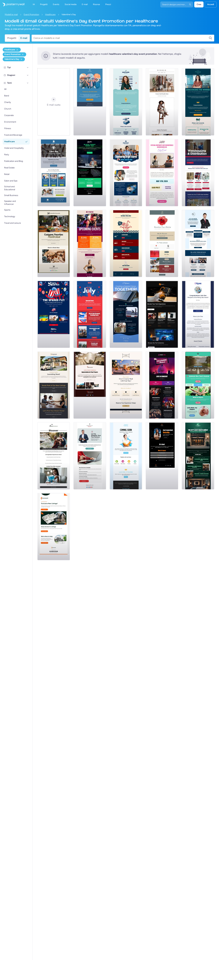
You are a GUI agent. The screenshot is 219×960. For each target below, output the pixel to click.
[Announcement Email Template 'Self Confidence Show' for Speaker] (162, 455)
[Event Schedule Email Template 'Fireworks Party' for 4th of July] (89, 314)
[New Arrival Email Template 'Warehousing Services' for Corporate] (198, 172)
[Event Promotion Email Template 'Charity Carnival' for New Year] (198, 385)
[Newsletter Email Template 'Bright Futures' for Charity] (126, 172)
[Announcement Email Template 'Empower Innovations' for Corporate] (126, 101)
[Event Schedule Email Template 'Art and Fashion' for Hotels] (198, 455)
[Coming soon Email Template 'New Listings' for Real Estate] (53, 385)
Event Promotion (31, 14)
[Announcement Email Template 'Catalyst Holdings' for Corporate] (198, 101)
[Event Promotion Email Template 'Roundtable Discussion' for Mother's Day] (162, 172)
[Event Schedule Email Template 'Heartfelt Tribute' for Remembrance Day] (162, 243)
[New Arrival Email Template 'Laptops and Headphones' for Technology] (162, 314)
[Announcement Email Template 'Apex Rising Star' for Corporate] (198, 314)
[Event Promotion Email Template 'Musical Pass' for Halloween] (162, 385)
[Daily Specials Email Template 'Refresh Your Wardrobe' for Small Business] (162, 101)
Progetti (11, 38)
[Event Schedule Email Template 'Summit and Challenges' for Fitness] (89, 243)
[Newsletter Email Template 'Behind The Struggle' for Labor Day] (53, 172)
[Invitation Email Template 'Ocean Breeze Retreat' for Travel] (53, 455)
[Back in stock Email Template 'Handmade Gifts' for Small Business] (53, 243)
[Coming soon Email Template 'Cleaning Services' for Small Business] (126, 455)
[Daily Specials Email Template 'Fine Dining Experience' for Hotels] (126, 385)
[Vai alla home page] (12, 4)
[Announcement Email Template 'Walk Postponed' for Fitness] (89, 101)
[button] (28, 67)
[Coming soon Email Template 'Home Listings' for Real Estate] (53, 526)
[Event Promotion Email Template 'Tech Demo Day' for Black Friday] (89, 172)
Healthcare (50, 14)
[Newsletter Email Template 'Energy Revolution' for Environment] (126, 314)
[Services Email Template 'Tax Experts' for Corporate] (89, 455)
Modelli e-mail (11, 14)
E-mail (23, 38)
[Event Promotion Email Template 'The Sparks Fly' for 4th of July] (53, 314)
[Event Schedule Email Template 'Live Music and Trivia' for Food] (126, 243)
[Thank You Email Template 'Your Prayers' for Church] (89, 385)
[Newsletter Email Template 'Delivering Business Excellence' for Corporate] (198, 243)
